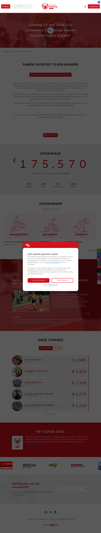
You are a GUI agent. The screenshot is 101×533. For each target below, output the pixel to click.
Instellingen (62, 280)
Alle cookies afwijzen (50, 285)
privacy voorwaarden (52, 262)
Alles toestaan (38, 280)
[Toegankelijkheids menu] (99, 2)
